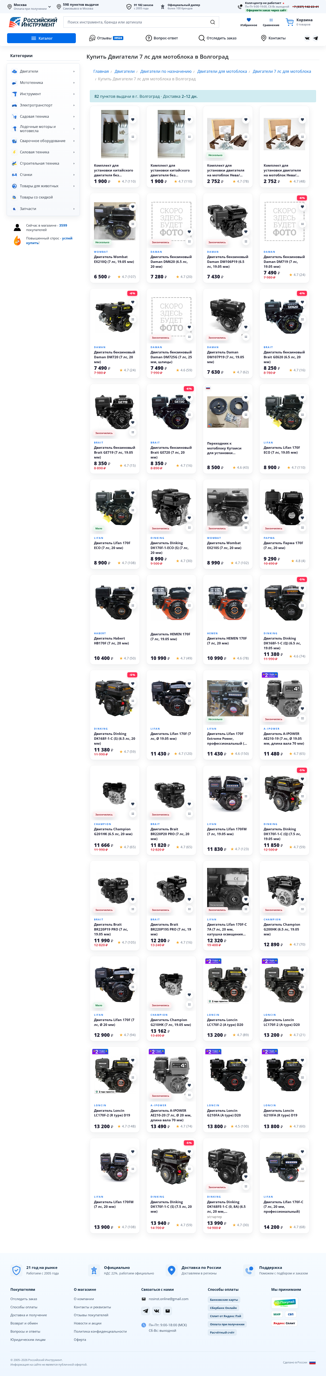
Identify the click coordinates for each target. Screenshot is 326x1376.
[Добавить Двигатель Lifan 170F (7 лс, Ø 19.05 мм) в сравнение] (189, 701)
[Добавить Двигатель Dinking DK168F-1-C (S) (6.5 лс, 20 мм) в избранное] (133, 684)
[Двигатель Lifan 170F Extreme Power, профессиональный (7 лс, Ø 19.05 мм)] (228, 698)
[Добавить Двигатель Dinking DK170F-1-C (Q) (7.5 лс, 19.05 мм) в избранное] (302, 779)
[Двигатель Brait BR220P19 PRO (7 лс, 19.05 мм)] (115, 889)
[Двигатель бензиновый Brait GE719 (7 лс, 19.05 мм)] (115, 412)
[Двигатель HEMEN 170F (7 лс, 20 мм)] (228, 603)
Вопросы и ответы (25, 1331)
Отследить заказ (23, 1299)
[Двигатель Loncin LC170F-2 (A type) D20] (228, 984)
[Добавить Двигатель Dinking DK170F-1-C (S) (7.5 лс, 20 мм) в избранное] (189, 1152)
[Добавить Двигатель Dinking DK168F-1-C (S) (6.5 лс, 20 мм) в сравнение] (133, 701)
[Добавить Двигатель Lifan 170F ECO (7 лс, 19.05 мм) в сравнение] (302, 415)
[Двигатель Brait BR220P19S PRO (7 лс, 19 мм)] (171, 889)
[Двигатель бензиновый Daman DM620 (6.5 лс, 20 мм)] (171, 221)
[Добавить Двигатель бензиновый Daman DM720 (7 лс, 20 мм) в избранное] (133, 302)
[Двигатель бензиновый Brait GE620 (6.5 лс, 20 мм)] (284, 317)
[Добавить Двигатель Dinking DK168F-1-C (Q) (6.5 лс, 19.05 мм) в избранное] (302, 588)
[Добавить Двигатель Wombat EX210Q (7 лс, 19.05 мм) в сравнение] (133, 224)
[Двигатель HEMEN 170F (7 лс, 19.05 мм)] (171, 603)
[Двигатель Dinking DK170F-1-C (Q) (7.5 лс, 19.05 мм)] (284, 793)
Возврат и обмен (24, 1323)
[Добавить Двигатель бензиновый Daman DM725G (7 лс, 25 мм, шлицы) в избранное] (189, 327)
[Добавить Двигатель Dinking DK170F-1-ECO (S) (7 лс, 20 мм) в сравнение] (189, 528)
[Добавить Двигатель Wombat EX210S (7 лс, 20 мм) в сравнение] (246, 528)
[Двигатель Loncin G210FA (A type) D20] (228, 1075)
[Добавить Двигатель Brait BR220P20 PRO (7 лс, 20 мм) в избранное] (189, 804)
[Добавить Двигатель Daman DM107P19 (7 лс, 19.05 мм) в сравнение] (246, 337)
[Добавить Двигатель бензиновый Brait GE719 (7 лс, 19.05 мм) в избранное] (133, 423)
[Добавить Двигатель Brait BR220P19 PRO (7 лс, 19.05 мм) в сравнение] (133, 909)
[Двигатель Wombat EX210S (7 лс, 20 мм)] (228, 507)
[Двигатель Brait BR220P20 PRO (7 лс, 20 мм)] (171, 793)
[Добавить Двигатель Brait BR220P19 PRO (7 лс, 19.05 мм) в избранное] (133, 900)
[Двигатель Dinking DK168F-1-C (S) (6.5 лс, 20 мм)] (115, 698)
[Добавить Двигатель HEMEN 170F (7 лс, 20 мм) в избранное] (246, 588)
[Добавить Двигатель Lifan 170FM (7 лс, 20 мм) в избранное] (133, 1152)
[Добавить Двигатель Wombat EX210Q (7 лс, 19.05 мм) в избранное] (133, 207)
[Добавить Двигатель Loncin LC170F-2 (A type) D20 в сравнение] (246, 987)
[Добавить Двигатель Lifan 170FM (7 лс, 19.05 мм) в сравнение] (246, 796)
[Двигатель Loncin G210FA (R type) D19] (284, 1075)
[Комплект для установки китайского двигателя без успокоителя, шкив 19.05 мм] (115, 134)
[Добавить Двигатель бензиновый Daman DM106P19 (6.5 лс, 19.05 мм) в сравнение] (246, 241)
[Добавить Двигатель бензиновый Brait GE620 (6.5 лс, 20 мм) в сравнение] (302, 319)
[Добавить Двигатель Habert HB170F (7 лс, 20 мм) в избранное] (133, 588)
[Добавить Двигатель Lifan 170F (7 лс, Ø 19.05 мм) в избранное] (189, 684)
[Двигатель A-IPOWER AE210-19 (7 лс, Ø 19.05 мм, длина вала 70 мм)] (284, 698)
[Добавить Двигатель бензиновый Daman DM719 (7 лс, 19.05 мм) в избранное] (302, 207)
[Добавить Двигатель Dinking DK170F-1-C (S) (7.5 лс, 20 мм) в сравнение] (189, 1169)
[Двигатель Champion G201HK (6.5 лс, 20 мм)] (115, 793)
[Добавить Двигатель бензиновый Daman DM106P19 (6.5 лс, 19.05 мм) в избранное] (246, 232)
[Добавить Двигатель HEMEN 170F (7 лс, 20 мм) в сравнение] (246, 605)
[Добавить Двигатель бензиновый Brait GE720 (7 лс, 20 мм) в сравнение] (189, 415)
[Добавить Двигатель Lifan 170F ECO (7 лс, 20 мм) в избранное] (133, 493)
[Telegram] (145, 1311)
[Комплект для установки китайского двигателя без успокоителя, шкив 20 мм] (171, 134)
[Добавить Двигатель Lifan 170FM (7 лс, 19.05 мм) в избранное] (246, 779)
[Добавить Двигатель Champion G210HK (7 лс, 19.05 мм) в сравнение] (189, 1004)
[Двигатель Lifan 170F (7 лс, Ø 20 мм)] (115, 984)
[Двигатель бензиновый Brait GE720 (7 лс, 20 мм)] (171, 412)
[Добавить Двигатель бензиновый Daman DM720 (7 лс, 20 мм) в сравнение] (133, 319)
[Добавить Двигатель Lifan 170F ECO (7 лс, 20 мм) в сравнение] (133, 510)
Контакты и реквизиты (92, 1307)
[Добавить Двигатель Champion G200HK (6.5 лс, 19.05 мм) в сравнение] (302, 909)
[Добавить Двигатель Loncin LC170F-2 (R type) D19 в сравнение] (133, 1077)
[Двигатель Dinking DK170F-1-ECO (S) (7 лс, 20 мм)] (171, 507)
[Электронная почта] (167, 1311)
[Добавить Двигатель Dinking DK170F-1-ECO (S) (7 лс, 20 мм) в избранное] (189, 518)
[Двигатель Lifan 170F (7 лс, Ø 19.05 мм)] (171, 698)
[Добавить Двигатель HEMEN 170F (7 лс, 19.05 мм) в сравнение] (189, 605)
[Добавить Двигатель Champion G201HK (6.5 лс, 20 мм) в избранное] (133, 804)
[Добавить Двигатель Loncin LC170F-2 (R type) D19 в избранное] (133, 1060)
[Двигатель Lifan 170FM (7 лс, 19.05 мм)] (228, 793)
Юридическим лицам (27, 1339)
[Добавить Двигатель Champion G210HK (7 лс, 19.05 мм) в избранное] (189, 995)
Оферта (80, 1339)
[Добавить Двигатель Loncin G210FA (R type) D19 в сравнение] (302, 1077)
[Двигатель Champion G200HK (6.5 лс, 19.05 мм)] (284, 889)
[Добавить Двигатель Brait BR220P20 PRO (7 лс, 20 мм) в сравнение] (189, 814)
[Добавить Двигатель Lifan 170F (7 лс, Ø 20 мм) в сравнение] (133, 987)
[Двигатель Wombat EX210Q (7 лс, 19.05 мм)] (115, 221)
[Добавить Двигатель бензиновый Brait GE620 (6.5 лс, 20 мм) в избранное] (302, 302)
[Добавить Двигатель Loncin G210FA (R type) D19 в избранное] (302, 1060)
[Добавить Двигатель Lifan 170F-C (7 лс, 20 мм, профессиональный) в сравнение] (302, 1169)
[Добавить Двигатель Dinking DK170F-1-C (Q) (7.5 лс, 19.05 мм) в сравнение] (302, 796)
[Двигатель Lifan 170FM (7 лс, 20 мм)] (115, 1166)
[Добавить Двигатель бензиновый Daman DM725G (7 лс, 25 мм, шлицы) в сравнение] (189, 337)
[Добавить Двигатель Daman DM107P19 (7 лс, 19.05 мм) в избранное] (246, 327)
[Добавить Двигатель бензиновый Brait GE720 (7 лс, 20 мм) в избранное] (189, 398)
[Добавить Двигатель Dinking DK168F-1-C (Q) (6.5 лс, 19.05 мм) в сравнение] (302, 605)
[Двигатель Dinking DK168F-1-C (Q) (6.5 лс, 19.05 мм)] (284, 603)
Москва (20, 5)
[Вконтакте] (307, 38)
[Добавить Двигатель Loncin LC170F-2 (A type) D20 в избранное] (246, 970)
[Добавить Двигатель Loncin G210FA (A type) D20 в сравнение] (246, 1077)
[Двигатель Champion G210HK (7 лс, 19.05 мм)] (171, 984)
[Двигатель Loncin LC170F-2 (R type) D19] (115, 1075)
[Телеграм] (315, 38)
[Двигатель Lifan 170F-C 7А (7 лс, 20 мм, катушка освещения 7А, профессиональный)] (228, 889)
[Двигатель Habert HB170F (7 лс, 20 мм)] (115, 603)
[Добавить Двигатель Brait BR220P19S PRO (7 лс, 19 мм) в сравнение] (189, 909)
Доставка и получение (28, 1315)
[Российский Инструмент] (33, 22)
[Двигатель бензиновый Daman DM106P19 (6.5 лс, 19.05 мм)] (228, 221)
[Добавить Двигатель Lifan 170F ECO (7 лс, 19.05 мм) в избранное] (302, 398)
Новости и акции (88, 1323)
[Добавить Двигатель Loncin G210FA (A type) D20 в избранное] (246, 1060)
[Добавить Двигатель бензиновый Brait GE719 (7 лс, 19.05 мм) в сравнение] (133, 432)
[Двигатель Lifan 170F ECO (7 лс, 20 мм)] (115, 507)
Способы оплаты (23, 1307)
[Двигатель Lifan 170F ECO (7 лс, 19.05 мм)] (284, 412)
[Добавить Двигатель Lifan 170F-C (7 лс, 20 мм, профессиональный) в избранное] (302, 1152)
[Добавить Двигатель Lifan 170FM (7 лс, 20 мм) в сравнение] (133, 1169)
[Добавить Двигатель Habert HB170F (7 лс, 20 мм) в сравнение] (133, 605)
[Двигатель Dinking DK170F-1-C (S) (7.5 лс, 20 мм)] (171, 1166)
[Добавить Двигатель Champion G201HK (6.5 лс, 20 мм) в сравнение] (133, 814)
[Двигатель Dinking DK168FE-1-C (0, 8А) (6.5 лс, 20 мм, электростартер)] (228, 1166)
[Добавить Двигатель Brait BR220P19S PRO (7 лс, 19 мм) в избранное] (189, 900)
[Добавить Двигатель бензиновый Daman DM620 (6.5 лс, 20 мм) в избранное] (189, 232)
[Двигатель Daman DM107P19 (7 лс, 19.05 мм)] (228, 317)
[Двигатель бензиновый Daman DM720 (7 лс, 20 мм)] (115, 317)
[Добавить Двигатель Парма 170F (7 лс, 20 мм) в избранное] (302, 518)
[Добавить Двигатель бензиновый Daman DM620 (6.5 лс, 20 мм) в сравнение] (189, 241)
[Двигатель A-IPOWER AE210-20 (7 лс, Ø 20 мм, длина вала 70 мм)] (171, 1075)
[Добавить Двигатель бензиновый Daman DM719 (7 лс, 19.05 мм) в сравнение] (302, 224)
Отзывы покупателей (91, 1315)
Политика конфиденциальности (100, 1331)
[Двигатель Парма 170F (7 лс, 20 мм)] (284, 507)
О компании (84, 1299)
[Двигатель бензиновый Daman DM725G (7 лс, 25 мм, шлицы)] (171, 317)
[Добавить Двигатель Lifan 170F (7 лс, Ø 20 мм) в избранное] (133, 970)
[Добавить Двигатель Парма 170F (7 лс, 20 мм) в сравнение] (302, 528)
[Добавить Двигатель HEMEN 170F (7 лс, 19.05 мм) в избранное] (189, 588)
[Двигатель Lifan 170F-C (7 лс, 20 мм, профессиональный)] (284, 1166)
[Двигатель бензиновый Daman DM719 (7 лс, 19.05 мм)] (284, 221)
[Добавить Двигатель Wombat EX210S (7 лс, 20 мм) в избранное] (246, 518)
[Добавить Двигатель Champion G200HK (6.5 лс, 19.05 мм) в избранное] (302, 900)
